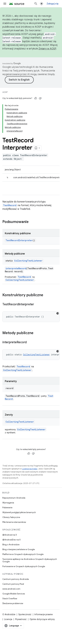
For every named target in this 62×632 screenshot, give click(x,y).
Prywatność (21, 619)
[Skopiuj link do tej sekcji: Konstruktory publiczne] (46, 295)
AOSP (5, 92)
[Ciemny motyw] (57, 313)
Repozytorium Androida (13, 497)
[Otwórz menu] (5, 3)
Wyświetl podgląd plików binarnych (19, 512)
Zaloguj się (52, 3)
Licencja (8, 619)
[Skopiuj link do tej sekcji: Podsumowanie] (32, 222)
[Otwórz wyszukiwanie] (36, 3)
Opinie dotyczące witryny (42, 619)
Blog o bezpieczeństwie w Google (18, 549)
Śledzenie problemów (12, 603)
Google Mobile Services (13, 593)
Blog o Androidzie (10, 544)
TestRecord (9, 205)
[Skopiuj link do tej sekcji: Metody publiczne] (36, 333)
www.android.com (11, 588)
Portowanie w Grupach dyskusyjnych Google (23, 566)
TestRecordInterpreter (19, 240)
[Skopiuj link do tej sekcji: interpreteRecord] (30, 342)
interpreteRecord (16, 268)
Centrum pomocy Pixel (13, 584)
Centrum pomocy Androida (15, 579)
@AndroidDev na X (11, 539)
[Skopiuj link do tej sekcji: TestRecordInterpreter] (37, 304)
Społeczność (24, 614)
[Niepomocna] (40, 98)
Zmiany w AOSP (47, 48)
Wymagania (8, 502)
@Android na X (9, 534)
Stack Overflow (9, 598)
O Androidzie (8, 614)
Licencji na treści (29, 468)
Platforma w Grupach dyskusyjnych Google (22, 554)
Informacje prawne (43, 614)
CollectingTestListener (28, 260)
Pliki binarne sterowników (14, 522)
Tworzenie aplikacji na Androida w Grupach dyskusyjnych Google (29, 560)
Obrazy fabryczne (11, 517)
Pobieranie (7, 507)
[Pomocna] (35, 98)
